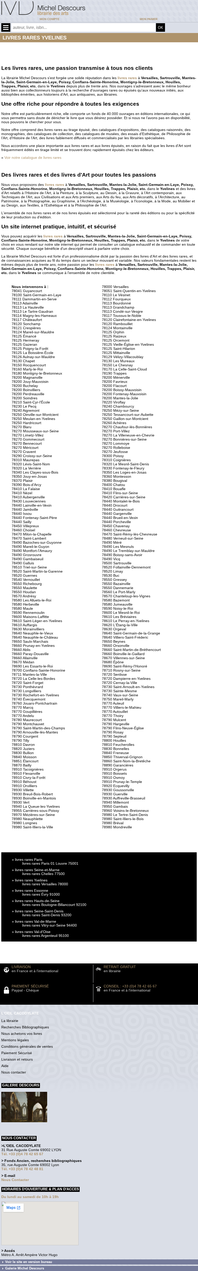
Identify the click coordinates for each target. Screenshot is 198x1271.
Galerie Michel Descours (24, 1268)
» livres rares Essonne (30, 890)
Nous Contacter (15, 1180)
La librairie (9, 1021)
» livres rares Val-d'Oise (31, 932)
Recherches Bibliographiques (25, 1027)
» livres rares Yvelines (29, 880)
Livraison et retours (17, 1059)
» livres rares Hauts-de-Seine (36, 901)
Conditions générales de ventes (27, 1046)
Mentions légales (15, 1040)
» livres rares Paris (27, 859)
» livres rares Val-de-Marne (34, 921)
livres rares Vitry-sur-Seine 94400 (49, 925)
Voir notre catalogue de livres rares (32, 157)
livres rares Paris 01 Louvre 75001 (50, 863)
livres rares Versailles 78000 (45, 884)
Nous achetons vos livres (21, 1033)
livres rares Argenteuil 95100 (45, 936)
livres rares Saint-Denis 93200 (46, 915)
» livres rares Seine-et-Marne (36, 870)
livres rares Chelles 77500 (43, 874)
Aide (5, 1066)
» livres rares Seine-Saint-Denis (37, 911)
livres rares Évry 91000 (41, 894)
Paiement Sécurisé (16, 1053)
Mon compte (49, 19)
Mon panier (149, 19)
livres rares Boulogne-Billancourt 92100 (54, 905)
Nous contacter (13, 1072)
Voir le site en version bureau (28, 1262)
